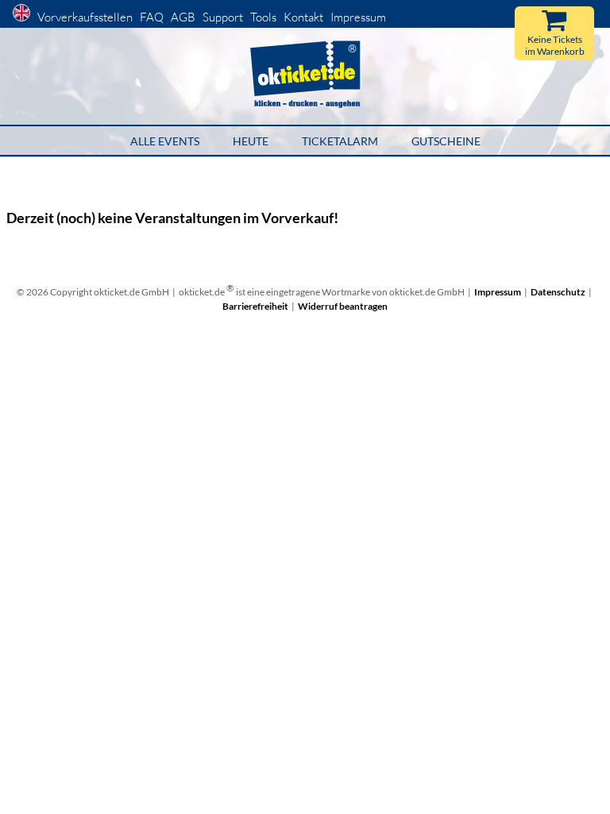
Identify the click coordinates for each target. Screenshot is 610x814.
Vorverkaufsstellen (85, 17)
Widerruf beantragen (343, 306)
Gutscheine (446, 141)
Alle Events (164, 141)
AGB (183, 17)
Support (223, 17)
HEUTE (250, 141)
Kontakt (303, 17)
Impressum (358, 17)
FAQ (152, 17)
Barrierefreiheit (255, 306)
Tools (263, 17)
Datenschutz (558, 292)
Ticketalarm (340, 141)
